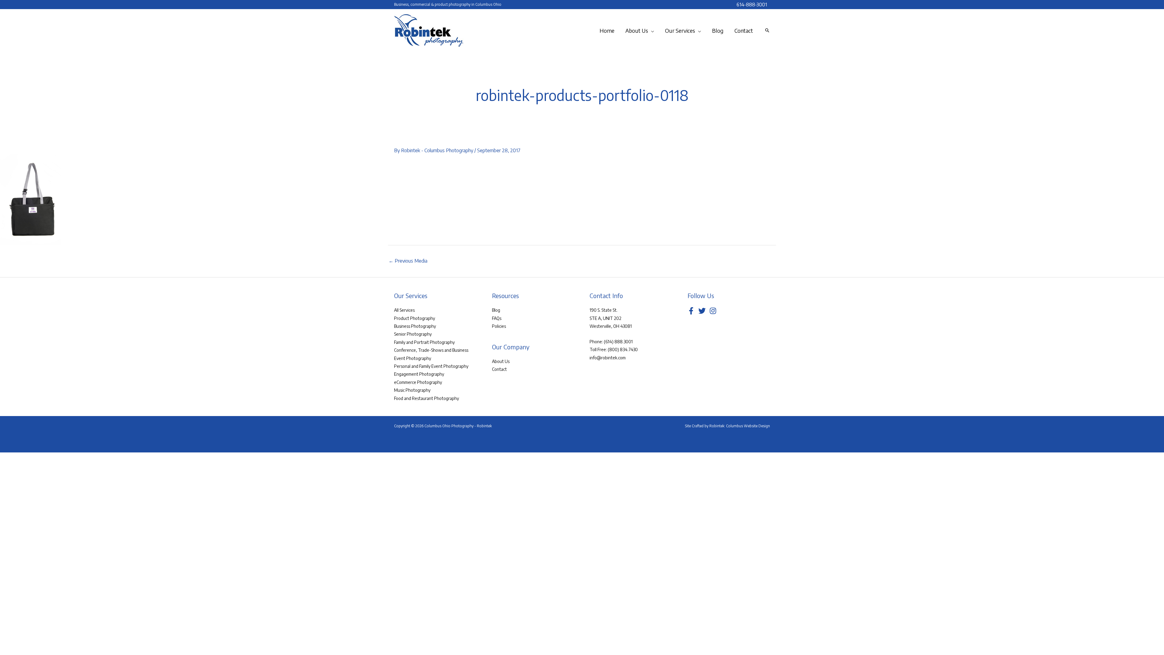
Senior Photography (413, 334)
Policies (499, 326)
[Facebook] (691, 310)
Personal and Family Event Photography (431, 366)
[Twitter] (702, 310)
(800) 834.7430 (623, 349)
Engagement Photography (419, 374)
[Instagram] (713, 310)
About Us (501, 361)
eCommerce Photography (418, 382)
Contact (499, 369)
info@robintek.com (608, 357)
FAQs (496, 318)
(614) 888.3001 (618, 341)
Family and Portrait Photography (424, 342)
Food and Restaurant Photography (426, 398)
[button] (651, 30)
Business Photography (415, 326)
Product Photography (414, 318)
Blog (496, 310)
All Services (404, 310)
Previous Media (408, 261)
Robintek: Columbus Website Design (739, 426)
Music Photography (412, 390)
